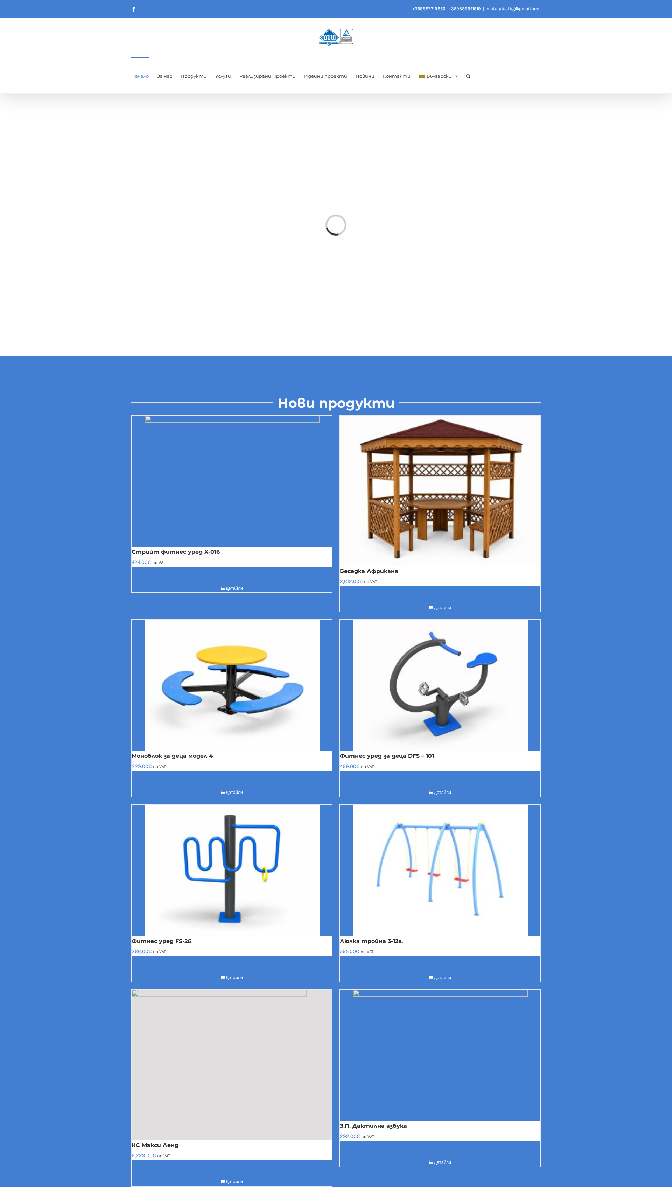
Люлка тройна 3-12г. (371, 941)
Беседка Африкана (369, 571)
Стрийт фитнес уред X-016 (176, 552)
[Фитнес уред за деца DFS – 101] (440, 685)
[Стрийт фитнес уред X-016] (232, 481)
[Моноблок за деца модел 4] (232, 685)
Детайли (234, 588)
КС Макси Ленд (155, 1145)
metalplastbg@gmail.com (513, 8)
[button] (468, 75)
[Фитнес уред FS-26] (232, 870)
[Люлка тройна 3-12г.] (440, 870)
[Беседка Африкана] (440, 491)
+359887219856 (428, 8)
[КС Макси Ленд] (232, 1065)
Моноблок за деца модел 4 (172, 756)
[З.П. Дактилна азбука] (440, 1055)
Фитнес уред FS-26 (161, 941)
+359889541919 (465, 8)
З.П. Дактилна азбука (373, 1126)
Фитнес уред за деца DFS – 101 (387, 756)
